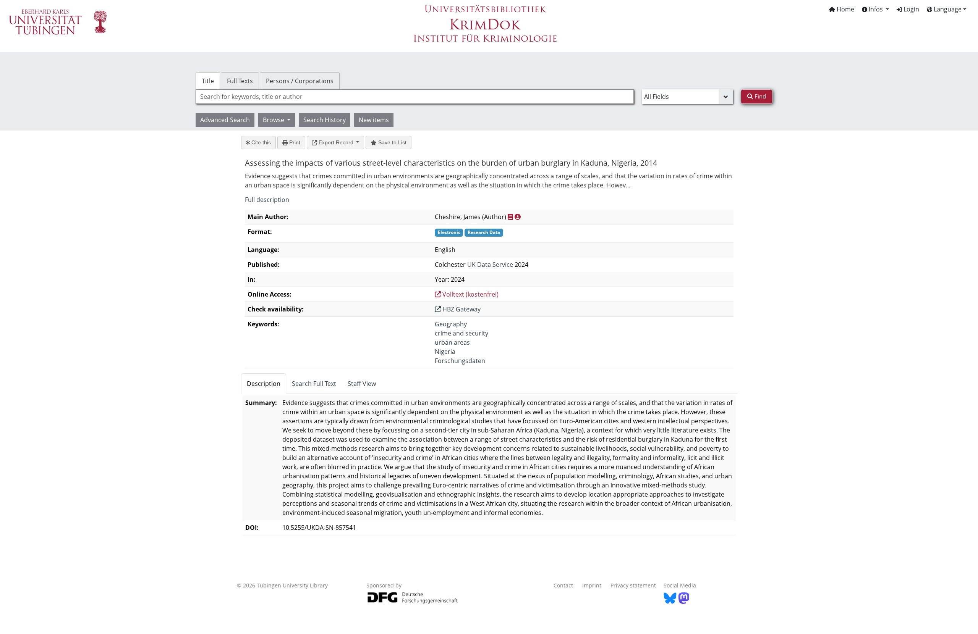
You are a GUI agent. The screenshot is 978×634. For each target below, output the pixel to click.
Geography (451, 324)
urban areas (452, 342)
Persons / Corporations (300, 81)
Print (294, 142)
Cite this (260, 142)
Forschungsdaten (460, 361)
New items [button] (374, 120)
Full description (267, 199)
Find (759, 96)
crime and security (461, 333)
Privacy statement (633, 585)
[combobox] (415, 96)
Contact (563, 585)
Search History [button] (324, 120)
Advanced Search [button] (225, 120)
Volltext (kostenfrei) (470, 294)
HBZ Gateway (461, 309)
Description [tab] (263, 383)
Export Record (336, 142)
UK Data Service (490, 264)
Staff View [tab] (362, 383)
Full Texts (240, 81)
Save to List (391, 142)
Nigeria (445, 351)
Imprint (591, 585)
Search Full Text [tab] (314, 383)
